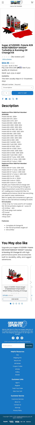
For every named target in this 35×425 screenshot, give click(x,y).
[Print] (10, 99)
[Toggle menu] (2, 2)
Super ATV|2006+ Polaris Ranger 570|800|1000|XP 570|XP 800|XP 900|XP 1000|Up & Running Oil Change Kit (15, 290)
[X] (13, 99)
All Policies (17, 363)
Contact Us (17, 405)
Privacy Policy (17, 410)
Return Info (17, 360)
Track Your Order (17, 388)
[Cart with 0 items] (32, 2)
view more (14, 299)
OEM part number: (11, 84)
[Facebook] (3, 99)
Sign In (18, 383)
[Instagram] (22, 338)
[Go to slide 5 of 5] (22, 303)
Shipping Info (17, 358)
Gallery (17, 372)
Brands (17, 375)
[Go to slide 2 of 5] (13, 303)
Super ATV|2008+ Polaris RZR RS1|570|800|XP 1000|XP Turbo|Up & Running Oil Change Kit (17, 249)
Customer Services (18, 399)
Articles (17, 369)
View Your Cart (17, 391)
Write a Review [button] (7, 59)
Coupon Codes (17, 366)
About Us (17, 402)
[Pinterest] (17, 99)
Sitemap (17, 407)
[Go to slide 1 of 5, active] (10, 303)
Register (17, 385)
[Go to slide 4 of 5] (19, 303)
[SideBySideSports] (16, 2)
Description (10, 106)
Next (30, 282)
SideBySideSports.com (24, 416)
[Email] (6, 99)
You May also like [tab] (14, 243)
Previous (2, 282)
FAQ (17, 355)
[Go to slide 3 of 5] (16, 303)
